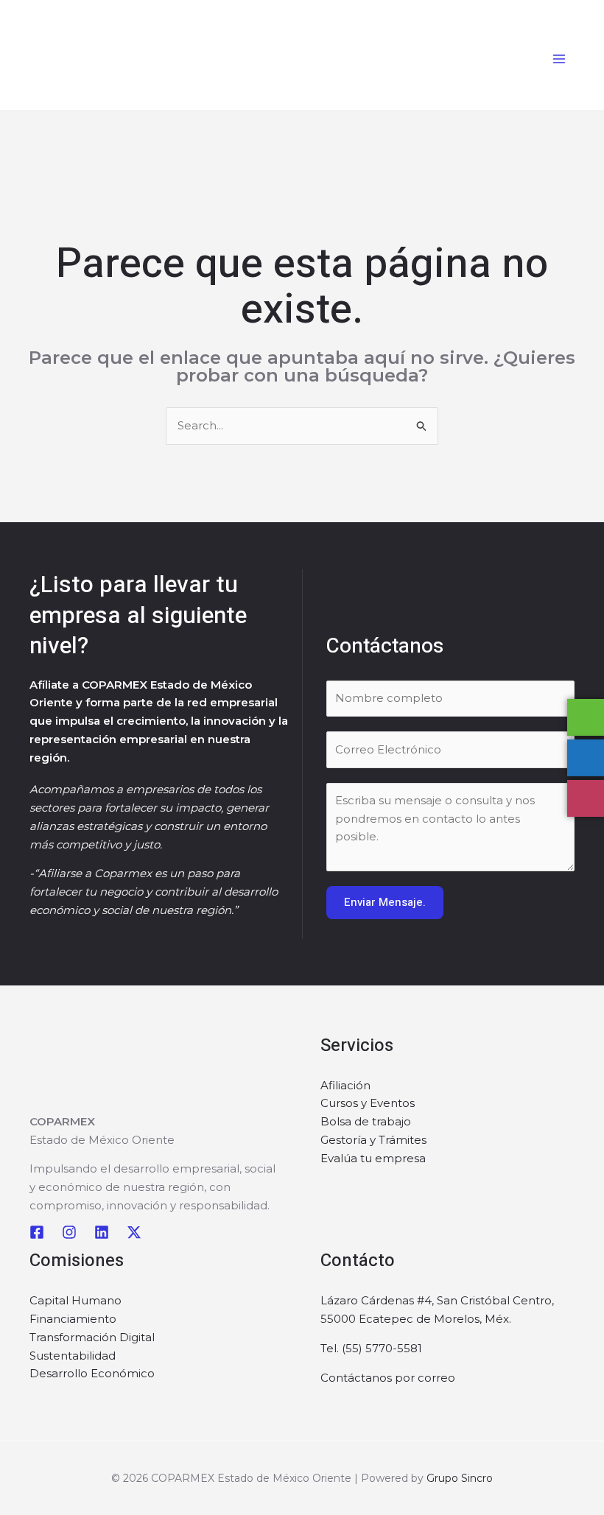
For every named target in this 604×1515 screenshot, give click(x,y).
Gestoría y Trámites (373, 1140)
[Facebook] (36, 1232)
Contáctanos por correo (387, 1378)
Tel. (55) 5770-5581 (371, 1348)
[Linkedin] (101, 1232)
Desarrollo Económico (92, 1373)
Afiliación (345, 1085)
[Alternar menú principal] (559, 59)
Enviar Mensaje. (385, 902)
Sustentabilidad (72, 1356)
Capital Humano (75, 1300)
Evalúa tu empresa (373, 1158)
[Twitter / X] (134, 1232)
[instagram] (69, 1232)
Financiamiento (72, 1319)
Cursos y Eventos (367, 1103)
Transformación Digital (92, 1337)
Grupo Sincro (459, 1478)
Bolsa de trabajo (365, 1121)
